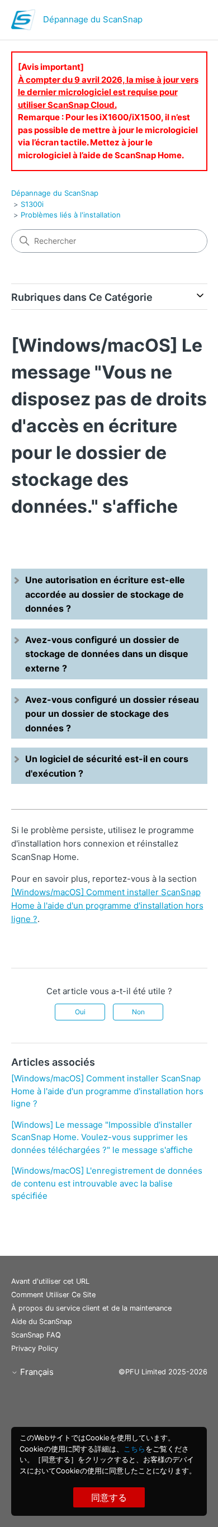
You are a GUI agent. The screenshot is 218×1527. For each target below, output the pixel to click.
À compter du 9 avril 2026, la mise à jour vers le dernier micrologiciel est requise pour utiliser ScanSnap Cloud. (108, 92)
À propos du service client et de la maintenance (91, 1308)
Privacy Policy (34, 1348)
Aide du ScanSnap (41, 1321)
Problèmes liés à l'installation (71, 214)
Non (138, 1012)
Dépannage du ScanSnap (54, 192)
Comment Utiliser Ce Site (53, 1294)
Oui (80, 1012)
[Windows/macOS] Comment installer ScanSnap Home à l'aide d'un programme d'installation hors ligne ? (107, 905)
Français (36, 1372)
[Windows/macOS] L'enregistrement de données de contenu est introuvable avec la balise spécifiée (106, 1183)
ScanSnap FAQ (36, 1335)
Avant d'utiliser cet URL (50, 1281)
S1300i (32, 204)
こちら (134, 1448)
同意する (109, 1497)
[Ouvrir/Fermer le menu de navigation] (187, 22)
